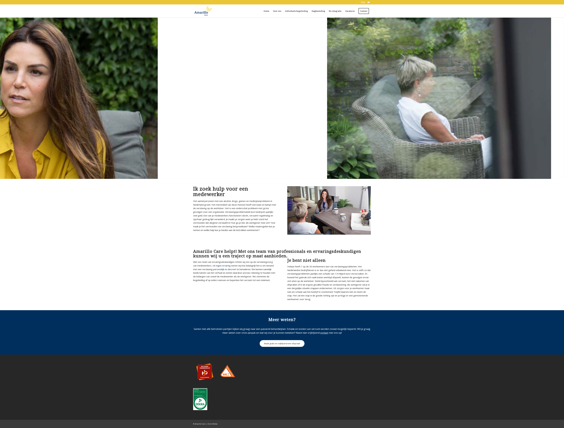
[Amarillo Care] (203, 11)
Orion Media (212, 424)
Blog (363, 2)
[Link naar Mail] (368, 2)
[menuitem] (362, 2)
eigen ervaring (223, 265)
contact (324, 332)
